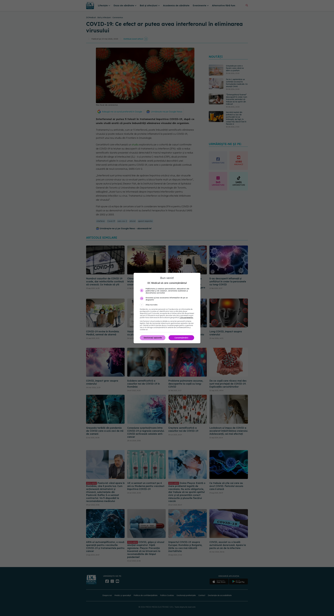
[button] (167, 305)
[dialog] (167, 308)
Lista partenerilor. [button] (186, 318)
